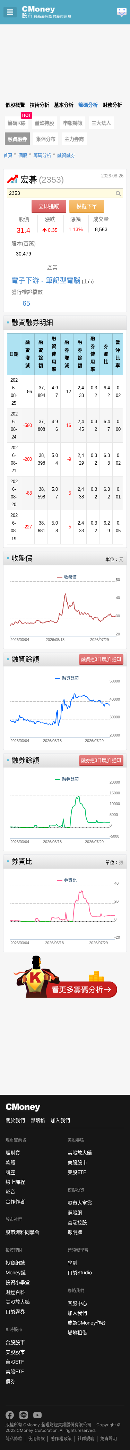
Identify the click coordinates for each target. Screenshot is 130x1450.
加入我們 (60, 1120)
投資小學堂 (18, 1282)
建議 (122, 12)
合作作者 (15, 1201)
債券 (10, 1381)
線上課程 (15, 1182)
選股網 (75, 1212)
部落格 (38, 1120)
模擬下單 (86, 206)
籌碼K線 (17, 123)
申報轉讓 (73, 123)
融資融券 (17, 139)
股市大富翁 (80, 1203)
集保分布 (45, 139)
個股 (22, 155)
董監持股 (44, 123)
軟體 (10, 1162)
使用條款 (36, 1438)
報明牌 (75, 1232)
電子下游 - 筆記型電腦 (45, 280)
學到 (72, 1263)
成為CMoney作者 (87, 1323)
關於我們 (15, 1120)
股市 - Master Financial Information (57, 12)
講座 (10, 1172)
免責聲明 (108, 1438)
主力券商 (74, 139)
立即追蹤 (48, 206)
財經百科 (15, 1292)
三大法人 (101, 123)
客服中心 (77, 1303)
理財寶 (13, 1152)
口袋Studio (80, 1272)
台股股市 (15, 1342)
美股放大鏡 (18, 1302)
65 (26, 303)
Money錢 (16, 1272)
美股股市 (15, 1352)
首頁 (7, 155)
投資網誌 (15, 1263)
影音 (10, 1192)
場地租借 (77, 1332)
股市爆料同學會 (23, 1232)
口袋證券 (15, 1311)
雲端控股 (77, 1222)
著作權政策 (61, 1438)
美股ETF (15, 1371)
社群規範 (86, 1438)
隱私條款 (14, 1438)
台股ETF (15, 1362)
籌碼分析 (42, 155)
